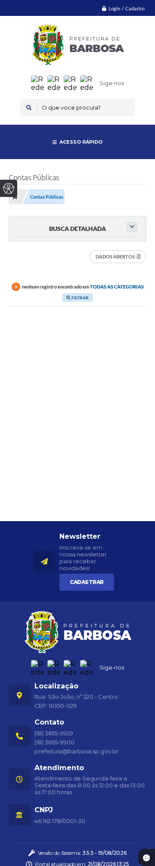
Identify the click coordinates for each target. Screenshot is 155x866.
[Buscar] (28, 107)
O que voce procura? (71, 107)
